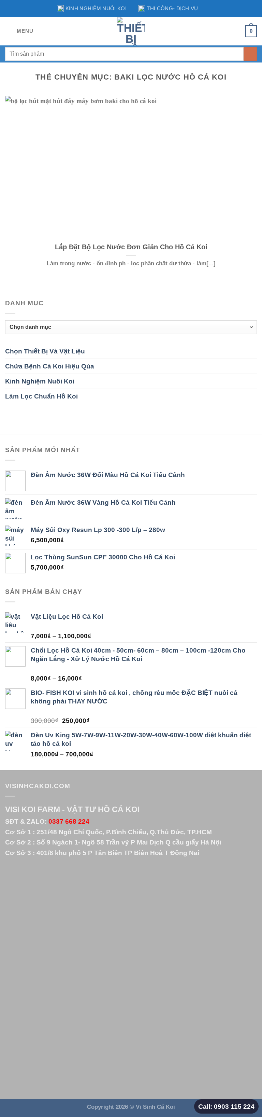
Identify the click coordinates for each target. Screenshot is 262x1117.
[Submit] (250, 53)
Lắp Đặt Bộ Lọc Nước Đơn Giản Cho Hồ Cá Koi (131, 247)
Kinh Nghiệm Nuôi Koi (96, 8)
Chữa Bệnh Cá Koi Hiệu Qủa (49, 366)
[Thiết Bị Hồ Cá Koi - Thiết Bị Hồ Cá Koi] (131, 31)
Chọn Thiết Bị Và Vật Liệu (45, 351)
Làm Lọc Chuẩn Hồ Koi (41, 396)
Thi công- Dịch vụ (172, 8)
